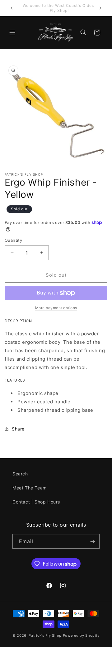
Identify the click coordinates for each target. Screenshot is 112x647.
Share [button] (18, 428)
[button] (12, 32)
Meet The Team (29, 487)
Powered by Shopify (81, 635)
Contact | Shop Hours (36, 501)
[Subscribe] (92, 541)
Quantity (13, 240)
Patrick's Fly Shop (45, 635)
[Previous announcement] (11, 8)
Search (20, 473)
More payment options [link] (56, 307)
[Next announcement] (100, 8)
